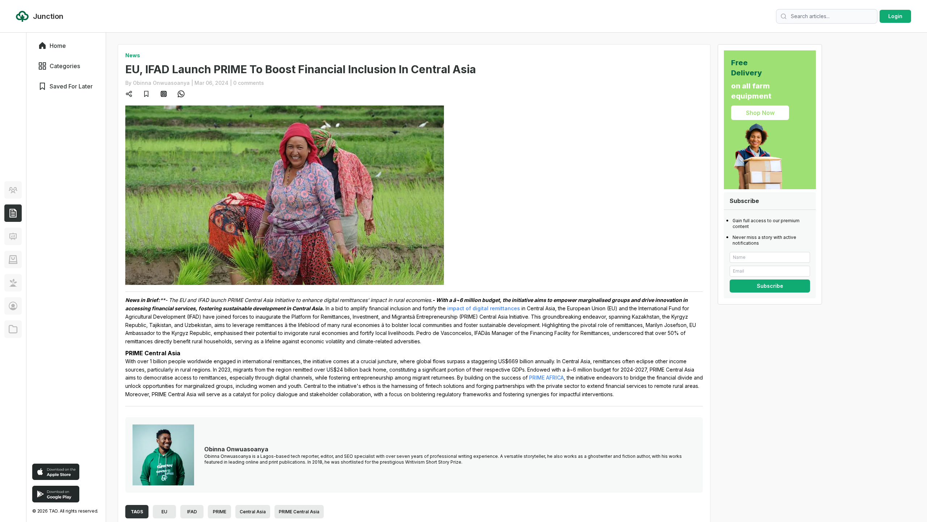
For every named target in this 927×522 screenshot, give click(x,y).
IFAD (192, 511)
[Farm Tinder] (13, 259)
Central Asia (253, 511)
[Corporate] (13, 329)
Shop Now (760, 112)
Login (895, 16)
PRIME (219, 511)
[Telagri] (13, 282)
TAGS (137, 511)
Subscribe (770, 286)
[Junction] (13, 213)
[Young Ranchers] (13, 236)
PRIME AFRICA (546, 377)
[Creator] (13, 306)
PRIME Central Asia (299, 511)
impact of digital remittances (483, 308)
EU (164, 511)
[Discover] (13, 190)
